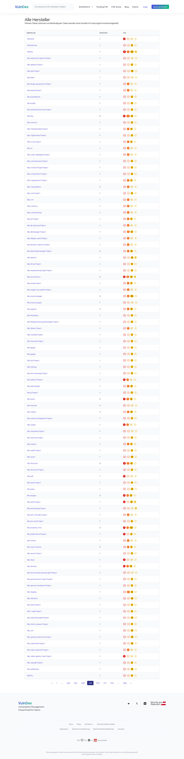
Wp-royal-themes (34, 547)
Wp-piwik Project (34, 483)
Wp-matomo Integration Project (39, 418)
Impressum (64, 729)
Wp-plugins (31, 495)
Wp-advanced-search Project (39, 58)
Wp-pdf (30, 476)
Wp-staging (31, 592)
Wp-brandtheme (33, 97)
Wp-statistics (32, 598)
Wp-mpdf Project (34, 450)
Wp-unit (30, 630)
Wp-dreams (31, 257)
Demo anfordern (160, 7)
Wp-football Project (35, 335)
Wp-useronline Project (36, 643)
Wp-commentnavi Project (37, 161)
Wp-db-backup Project (36, 225)
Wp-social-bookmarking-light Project (42, 573)
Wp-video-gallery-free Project (39, 656)
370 (98, 683)
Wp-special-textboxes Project (39, 585)
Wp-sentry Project (34, 553)
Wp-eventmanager (34, 296)
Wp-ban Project (33, 71)
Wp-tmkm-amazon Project (37, 624)
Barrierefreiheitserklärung (103, 729)
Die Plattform (84, 7)
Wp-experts (32, 309)
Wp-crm (30, 200)
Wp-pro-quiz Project (35, 521)
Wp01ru (30, 675)
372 (112, 683)
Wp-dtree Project (34, 264)
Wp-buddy (31, 103)
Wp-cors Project (33, 193)
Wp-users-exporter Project (37, 650)
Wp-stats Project (34, 605)
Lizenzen (120, 729)
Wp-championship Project (37, 129)
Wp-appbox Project (35, 64)
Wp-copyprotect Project (37, 180)
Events (135, 7)
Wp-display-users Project (37, 238)
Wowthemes (32, 45)
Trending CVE (102, 7)
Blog (127, 7)
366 (68, 683)
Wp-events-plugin (34, 303)
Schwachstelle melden (106, 724)
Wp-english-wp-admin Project (39, 290)
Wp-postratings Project (36, 508)
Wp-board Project (34, 90)
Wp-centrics (32, 122)
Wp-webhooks (33, 669)
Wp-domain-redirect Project (38, 245)
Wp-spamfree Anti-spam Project (40, 579)
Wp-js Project (32, 392)
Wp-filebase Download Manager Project (43, 322)
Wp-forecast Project (35, 341)
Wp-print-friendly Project (37, 515)
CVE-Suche (116, 7)
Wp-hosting (31, 367)
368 (83, 683)
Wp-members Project (35, 431)
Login (145, 7)
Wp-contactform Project (37, 174)
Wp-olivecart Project (35, 470)
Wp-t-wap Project (34, 611)
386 (125, 683)
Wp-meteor (31, 444)
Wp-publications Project (36, 534)
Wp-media (31, 425)
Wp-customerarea (34, 212)
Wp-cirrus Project (34, 142)
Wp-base (30, 77)
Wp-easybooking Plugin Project (39, 270)
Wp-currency (32, 206)
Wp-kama (31, 399)
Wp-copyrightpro (34, 187)
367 (75, 683)
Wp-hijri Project (33, 360)
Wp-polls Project (33, 502)
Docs (71, 724)
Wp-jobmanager (33, 386)
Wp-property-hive (34, 527)
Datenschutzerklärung (81, 729)
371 (104, 683)
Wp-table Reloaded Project (38, 618)
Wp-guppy (31, 354)
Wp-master (31, 412)
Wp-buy (30, 116)
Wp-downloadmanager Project (39, 251)
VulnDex (22, 7)
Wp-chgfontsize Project (36, 135)
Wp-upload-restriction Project (39, 637)
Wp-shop (30, 560)
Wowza (30, 52)
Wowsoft (30, 39)
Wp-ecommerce (33, 277)
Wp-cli (29, 148)
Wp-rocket (31, 540)
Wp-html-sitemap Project (37, 373)
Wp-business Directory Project (39, 109)
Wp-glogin (31, 347)
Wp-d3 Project (33, 219)
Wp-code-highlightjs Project (38, 155)
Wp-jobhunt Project (35, 380)
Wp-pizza (30, 489)
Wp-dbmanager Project (36, 232)
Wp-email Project (34, 283)
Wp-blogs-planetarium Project (39, 84)
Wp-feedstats (32, 315)
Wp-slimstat (32, 566)
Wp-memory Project (35, 438)
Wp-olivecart (32, 463)
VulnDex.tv (88, 724)
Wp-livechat (32, 405)
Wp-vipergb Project (35, 663)
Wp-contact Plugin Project (37, 167)
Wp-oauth (31, 457)
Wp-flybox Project (34, 328)
